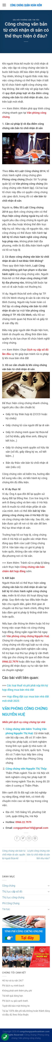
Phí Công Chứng (10, 903)
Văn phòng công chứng (30, 1038)
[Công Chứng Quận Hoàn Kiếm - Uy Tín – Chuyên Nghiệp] (26, 5)
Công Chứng (30, 1035)
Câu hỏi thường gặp (22, 20)
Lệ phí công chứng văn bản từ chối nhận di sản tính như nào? (38, 854)
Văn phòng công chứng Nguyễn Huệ (27, 636)
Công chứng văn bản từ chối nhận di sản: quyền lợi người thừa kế (13, 854)
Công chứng (8, 885)
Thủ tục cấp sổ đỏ (12, 891)
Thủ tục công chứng (13, 897)
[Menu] (4, 5)
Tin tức (35, 20)
